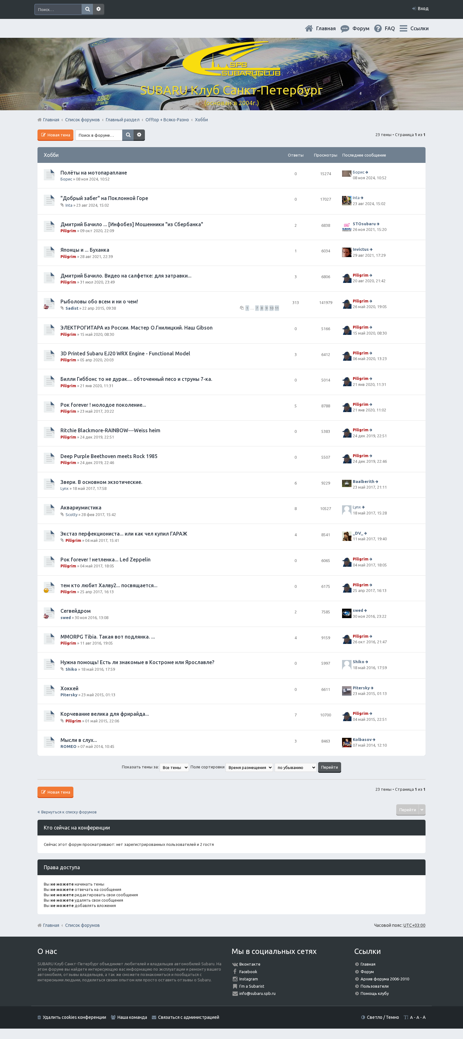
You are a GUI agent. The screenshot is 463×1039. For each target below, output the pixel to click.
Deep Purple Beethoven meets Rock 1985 (108, 456)
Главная (331, 28)
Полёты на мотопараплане (93, 172)
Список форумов (82, 925)
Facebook (248, 971)
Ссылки (419, 28)
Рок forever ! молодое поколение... (103, 405)
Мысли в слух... (78, 740)
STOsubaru (364, 223)
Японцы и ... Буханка (84, 250)
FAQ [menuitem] (395, 28)
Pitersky (68, 694)
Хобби (51, 155)
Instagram (248, 979)
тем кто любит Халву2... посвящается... (108, 585)
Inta (69, 205)
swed (65, 617)
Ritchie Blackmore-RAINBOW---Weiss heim (110, 430)
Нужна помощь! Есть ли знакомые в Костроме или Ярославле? (137, 662)
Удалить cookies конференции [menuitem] (74, 1017)
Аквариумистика (80, 507)
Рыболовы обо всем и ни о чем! (99, 301)
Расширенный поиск (98, 9)
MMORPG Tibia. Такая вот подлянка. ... (107, 637)
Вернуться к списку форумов (69, 812)
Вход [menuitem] (423, 8)
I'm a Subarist (251, 986)
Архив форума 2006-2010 (385, 979)
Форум (367, 971)
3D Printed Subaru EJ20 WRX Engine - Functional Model (125, 353)
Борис (66, 179)
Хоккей (69, 688)
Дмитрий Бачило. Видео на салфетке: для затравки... (125, 275)
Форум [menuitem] (365, 28)
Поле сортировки (208, 767)
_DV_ (358, 533)
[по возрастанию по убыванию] (296, 767)
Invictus (361, 249)
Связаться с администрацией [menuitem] (188, 1017)
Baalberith (363, 481)
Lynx (64, 488)
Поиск (87, 9)
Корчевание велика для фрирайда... (104, 714)
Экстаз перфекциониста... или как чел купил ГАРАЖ (123, 534)
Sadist (72, 308)
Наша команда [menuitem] (132, 1017)
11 (277, 308)
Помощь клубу (375, 993)
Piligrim (68, 230)
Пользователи (375, 986)
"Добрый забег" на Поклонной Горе (104, 198)
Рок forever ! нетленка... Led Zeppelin (105, 559)
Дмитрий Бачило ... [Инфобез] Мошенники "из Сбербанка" (131, 224)
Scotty (71, 514)
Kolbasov (362, 739)
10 (271, 308)
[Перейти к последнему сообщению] (367, 172)
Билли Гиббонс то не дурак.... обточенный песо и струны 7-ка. (136, 379)
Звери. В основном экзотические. (101, 482)
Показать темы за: (141, 767)
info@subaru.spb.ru (257, 993)
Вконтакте (249, 964)
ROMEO (68, 746)
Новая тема (58, 135)
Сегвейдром (75, 611)
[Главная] (231, 72)
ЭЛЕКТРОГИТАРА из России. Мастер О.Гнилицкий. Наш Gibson (136, 327)
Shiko (71, 669)
